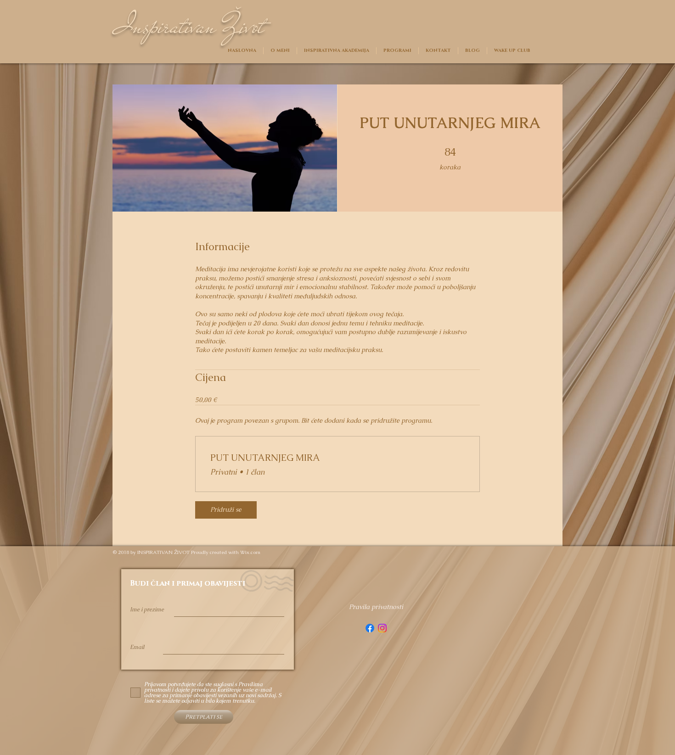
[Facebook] (370, 628)
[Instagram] (382, 628)
